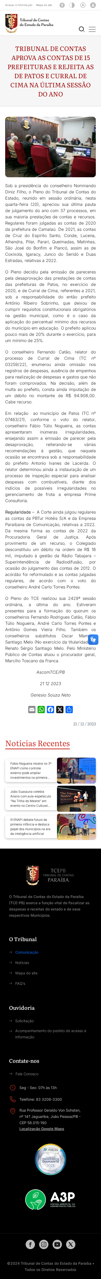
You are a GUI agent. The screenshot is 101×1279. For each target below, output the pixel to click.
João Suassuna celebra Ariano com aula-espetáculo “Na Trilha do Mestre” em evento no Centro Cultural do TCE (30, 799)
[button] (92, 29)
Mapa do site (44, 4)
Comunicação (26, 952)
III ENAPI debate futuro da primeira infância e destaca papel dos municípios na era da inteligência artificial (30, 827)
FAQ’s (20, 983)
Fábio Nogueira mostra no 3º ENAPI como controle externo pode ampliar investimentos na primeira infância (31, 771)
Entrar (93, 5)
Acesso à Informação (18, 4)
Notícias (22, 962)
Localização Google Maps (41, 1128)
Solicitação (24, 1021)
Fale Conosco (27, 1074)
